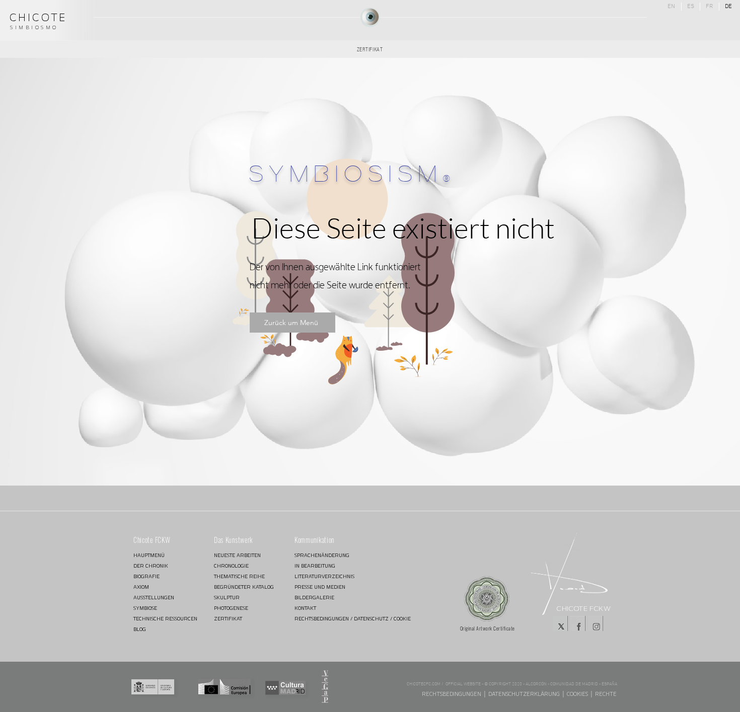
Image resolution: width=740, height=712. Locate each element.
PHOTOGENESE (231, 608)
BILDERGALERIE (314, 597)
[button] (325, 686)
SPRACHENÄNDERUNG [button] (321, 555)
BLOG (139, 629)
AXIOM (141, 587)
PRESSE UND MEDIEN (319, 587)
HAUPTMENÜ (149, 555)
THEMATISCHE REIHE (239, 576)
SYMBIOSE (145, 608)
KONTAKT (305, 608)
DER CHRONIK (150, 566)
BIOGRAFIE (146, 576)
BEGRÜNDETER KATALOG (244, 587)
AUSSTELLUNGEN (153, 597)
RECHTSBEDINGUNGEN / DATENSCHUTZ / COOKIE (330, 618)
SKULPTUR (227, 597)
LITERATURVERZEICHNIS (324, 576)
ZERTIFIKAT (228, 618)
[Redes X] (560, 623)
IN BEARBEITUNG (314, 566)
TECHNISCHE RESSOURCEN (165, 618)
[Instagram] (595, 623)
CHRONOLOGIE (231, 566)
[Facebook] (577, 623)
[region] (370, 17)
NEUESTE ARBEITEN (237, 555)
